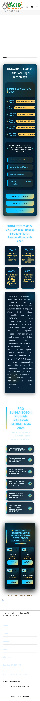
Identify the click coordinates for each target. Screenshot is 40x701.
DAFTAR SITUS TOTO (20, 203)
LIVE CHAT (20, 210)
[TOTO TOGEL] (7, 6)
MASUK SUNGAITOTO (20, 196)
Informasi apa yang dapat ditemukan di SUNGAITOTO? (20, 495)
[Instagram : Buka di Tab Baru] (22, 691)
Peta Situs (26, 696)
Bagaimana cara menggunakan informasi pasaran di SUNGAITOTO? (20, 508)
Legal (19, 696)
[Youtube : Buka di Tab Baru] (26, 691)
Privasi (13, 696)
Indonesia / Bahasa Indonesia (11, 681)
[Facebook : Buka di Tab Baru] (13, 691)
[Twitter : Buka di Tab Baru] (17, 691)
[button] (27, 7)
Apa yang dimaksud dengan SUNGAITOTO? (20, 449)
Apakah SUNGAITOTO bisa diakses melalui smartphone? (20, 484)
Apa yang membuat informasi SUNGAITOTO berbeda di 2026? (20, 472)
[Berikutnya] (38, 40)
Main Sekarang (13, 562)
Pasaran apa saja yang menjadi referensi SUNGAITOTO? (20, 460)
